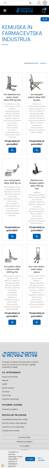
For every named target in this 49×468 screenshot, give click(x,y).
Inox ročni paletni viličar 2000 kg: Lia (12, 181)
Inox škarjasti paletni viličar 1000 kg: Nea (36, 97)
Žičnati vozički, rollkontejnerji (14, 423)
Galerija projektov (10, 409)
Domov (5, 44)
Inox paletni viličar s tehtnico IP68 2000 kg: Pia (12, 269)
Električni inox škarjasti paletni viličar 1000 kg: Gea (36, 184)
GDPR (4, 384)
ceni (36, 63)
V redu (30, 459)
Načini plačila (8, 388)
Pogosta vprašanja (10, 399)
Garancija (6, 395)
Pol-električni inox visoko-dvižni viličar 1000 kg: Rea (12, 97)
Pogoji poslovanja (10, 376)
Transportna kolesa (10, 430)
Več (12, 150)
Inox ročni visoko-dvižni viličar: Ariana (37, 269)
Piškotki (5, 380)
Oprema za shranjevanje (13, 427)
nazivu (42, 63)
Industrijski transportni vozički (14, 419)
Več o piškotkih (41, 459)
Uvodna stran (24, 437)
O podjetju (24, 446)
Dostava (6, 391)
